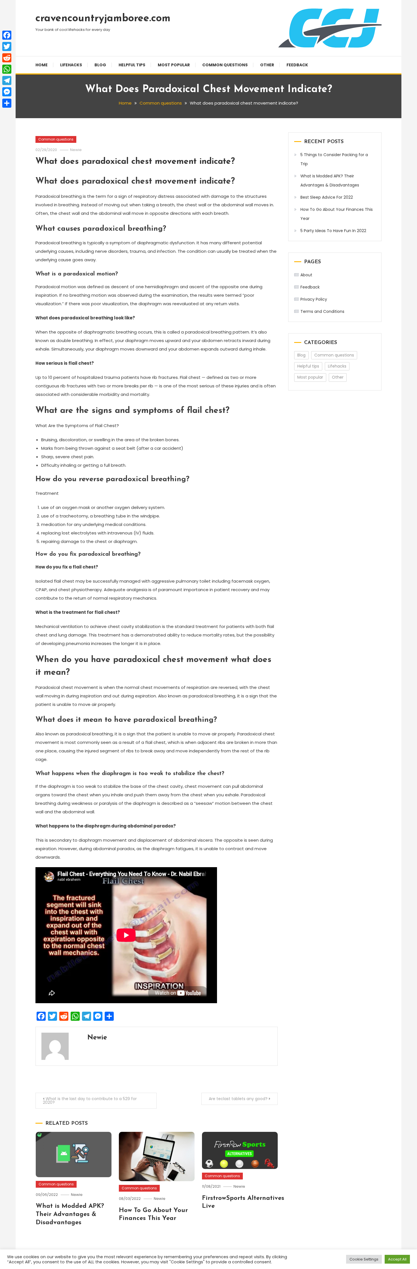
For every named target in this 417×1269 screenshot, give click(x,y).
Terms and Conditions (322, 311)
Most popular (174, 65)
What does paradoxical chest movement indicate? (135, 161)
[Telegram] (6, 80)
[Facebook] (6, 35)
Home (41, 65)
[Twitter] (6, 46)
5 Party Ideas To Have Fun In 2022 (333, 231)
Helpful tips (132, 65)
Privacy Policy (313, 299)
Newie (76, 149)
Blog (100, 65)
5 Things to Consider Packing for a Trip (334, 159)
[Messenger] (6, 91)
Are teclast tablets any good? (238, 1099)
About (306, 275)
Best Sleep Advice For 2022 (326, 197)
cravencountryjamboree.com (102, 19)
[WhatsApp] (6, 69)
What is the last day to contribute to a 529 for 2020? (90, 1100)
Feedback (297, 65)
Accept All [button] (397, 1259)
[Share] (6, 103)
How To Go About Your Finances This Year (336, 214)
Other (267, 65)
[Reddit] (6, 57)
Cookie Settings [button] (363, 1259)
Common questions (225, 65)
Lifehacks (71, 65)
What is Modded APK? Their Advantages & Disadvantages (70, 1214)
